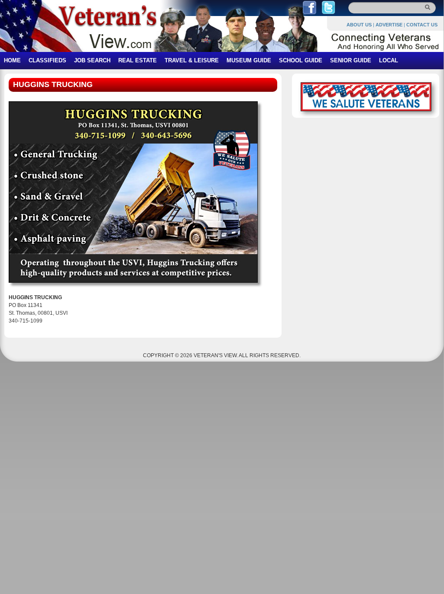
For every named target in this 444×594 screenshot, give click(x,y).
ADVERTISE (389, 24)
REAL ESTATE (137, 60)
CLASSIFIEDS (47, 60)
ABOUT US (359, 24)
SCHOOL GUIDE (300, 60)
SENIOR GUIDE (350, 60)
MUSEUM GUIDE (249, 60)
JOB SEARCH (92, 60)
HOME (12, 60)
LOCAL (388, 60)
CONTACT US (422, 24)
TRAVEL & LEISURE (192, 60)
